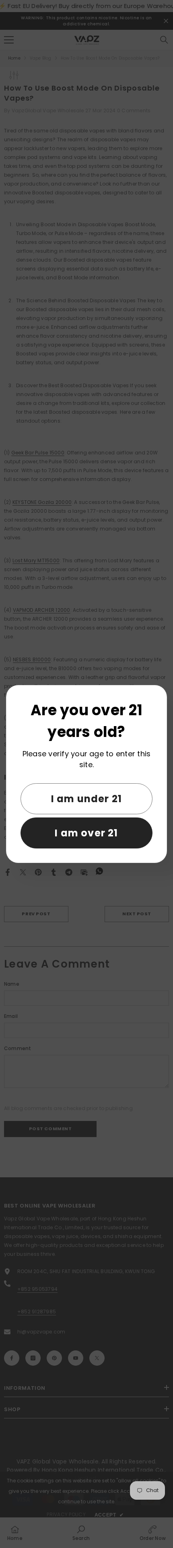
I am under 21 (86, 798)
